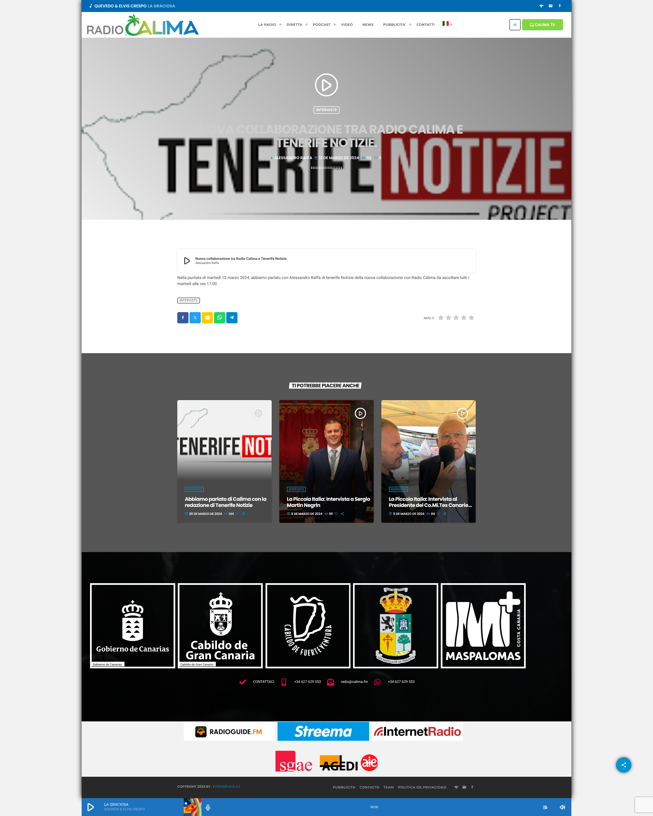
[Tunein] (541, 6)
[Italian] (446, 24)
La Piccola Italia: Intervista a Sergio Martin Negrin (328, 502)
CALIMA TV (542, 25)
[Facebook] (560, 6)
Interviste (326, 110)
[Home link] (142, 24)
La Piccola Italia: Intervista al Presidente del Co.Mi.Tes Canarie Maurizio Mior (428, 505)
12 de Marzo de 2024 (337, 158)
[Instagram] (551, 6)
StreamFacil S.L (226, 786)
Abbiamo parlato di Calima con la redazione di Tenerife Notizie (226, 502)
